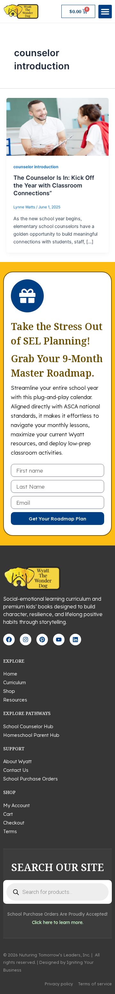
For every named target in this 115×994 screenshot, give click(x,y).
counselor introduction (35, 166)
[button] (105, 11)
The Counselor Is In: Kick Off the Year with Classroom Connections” (53, 185)
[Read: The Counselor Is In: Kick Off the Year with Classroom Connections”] (57, 126)
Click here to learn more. (57, 922)
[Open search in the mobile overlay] (57, 892)
